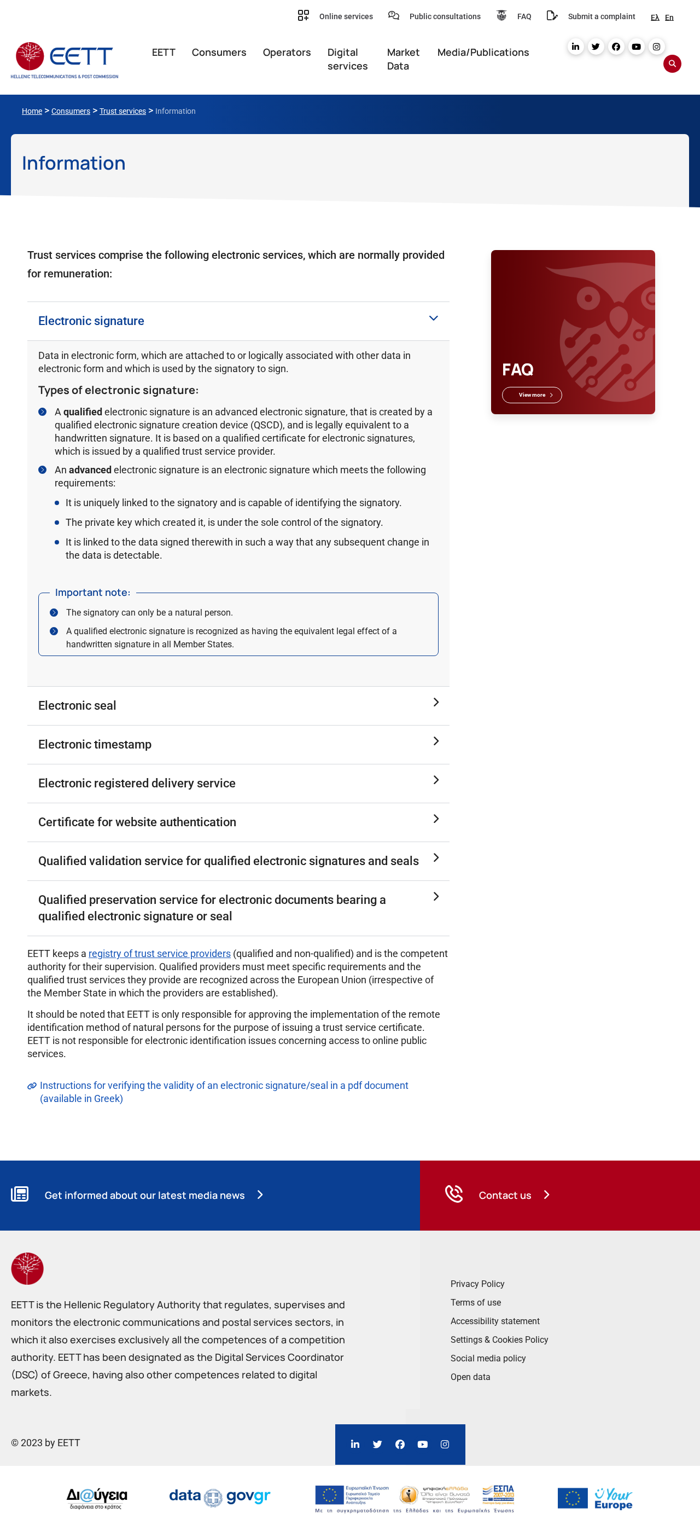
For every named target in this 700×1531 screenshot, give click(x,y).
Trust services (123, 111)
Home (32, 111)
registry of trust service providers (160, 953)
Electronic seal (77, 705)
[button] (238, 321)
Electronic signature (91, 321)
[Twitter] (596, 46)
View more (532, 395)
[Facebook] (616, 46)
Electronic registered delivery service (137, 783)
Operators (287, 52)
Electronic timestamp (94, 744)
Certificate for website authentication (137, 822)
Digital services (348, 58)
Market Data (403, 58)
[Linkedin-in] (576, 46)
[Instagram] (657, 46)
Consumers (219, 52)
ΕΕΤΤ (164, 52)
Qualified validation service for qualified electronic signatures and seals (228, 861)
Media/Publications (483, 52)
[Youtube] (636, 46)
